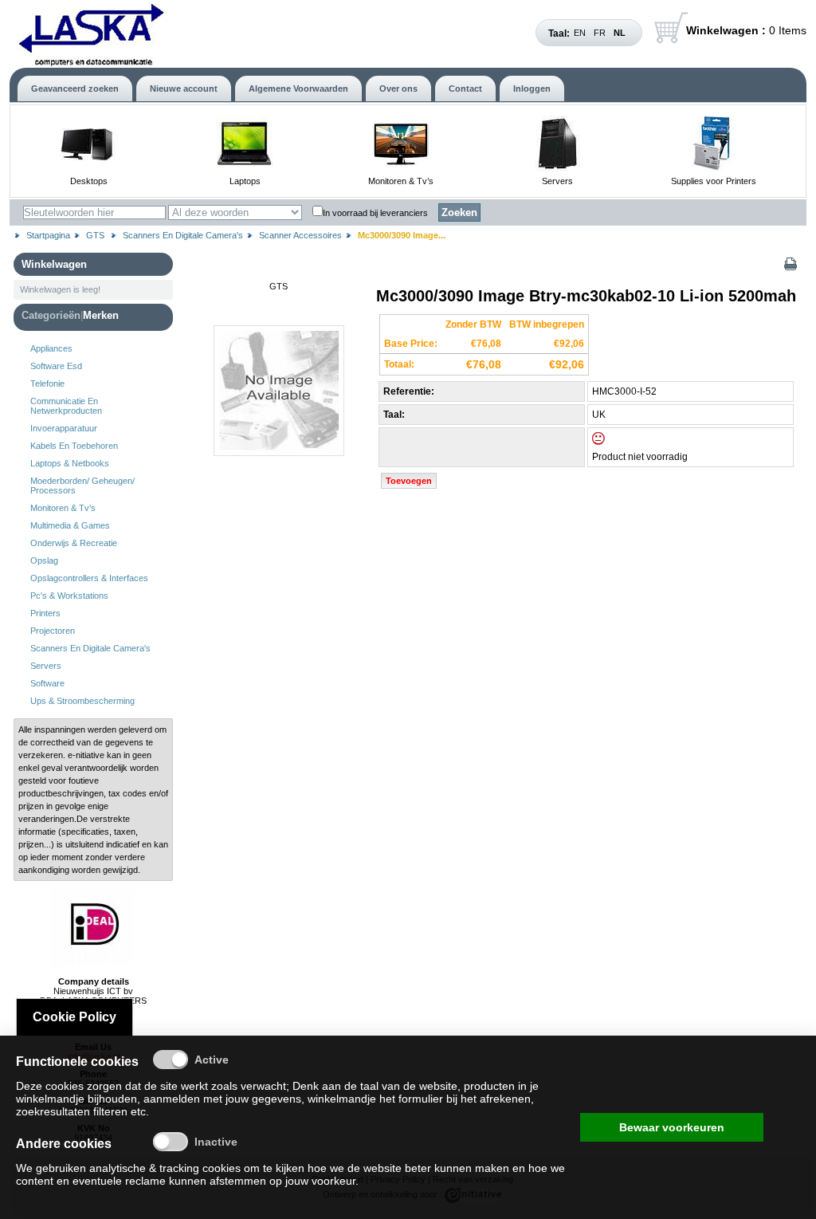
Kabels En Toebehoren (74, 445)
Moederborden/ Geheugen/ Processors (82, 485)
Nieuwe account (184, 88)
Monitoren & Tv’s (401, 181)
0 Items (746, 30)
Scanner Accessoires (300, 235)
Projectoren (52, 630)
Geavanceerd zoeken (75, 88)
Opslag (44, 560)
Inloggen (532, 88)
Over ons (398, 88)
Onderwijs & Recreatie (73, 543)
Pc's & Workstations (69, 595)
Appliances (51, 348)
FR (600, 32)
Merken (101, 315)
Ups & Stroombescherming (82, 701)
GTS (96, 235)
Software (47, 683)
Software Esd (56, 366)
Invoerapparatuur (63, 428)
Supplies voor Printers (713, 181)
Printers (45, 613)
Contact (465, 88)
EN (580, 32)
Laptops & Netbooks (69, 463)
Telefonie (47, 383)
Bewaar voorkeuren (671, 1127)
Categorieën (51, 315)
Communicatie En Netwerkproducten (66, 405)
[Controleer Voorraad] (612, 441)
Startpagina (48, 235)
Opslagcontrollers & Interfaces (89, 578)
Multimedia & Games (70, 525)
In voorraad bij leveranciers (375, 213)
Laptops (245, 181)
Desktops (89, 181)
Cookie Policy (74, 1017)
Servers (557, 181)
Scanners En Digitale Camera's (183, 235)
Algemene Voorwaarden (298, 88)
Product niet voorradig (640, 456)
